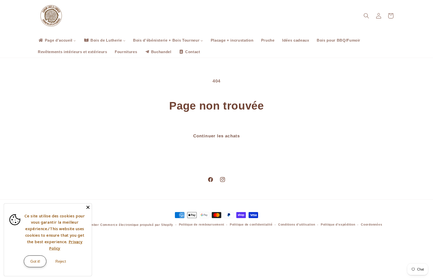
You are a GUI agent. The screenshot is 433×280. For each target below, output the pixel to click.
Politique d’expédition (338, 224)
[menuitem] (57, 40)
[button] (366, 16)
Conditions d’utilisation (296, 224)
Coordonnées (371, 224)
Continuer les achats (216, 136)
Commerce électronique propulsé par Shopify (136, 225)
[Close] (87, 207)
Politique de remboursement (201, 224)
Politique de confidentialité (251, 224)
